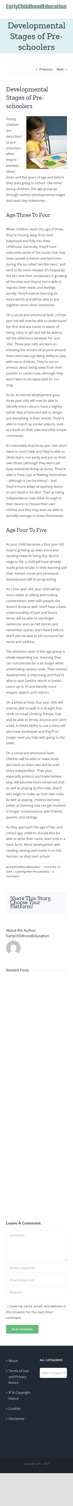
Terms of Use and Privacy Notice (19, 1377)
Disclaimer (17, 1418)
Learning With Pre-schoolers (32, 871)
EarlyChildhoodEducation (25, 867)
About (13, 1360)
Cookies (14, 1408)
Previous (46, 69)
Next (60, 69)
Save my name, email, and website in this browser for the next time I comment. (36, 1312)
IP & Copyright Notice (19, 1395)
